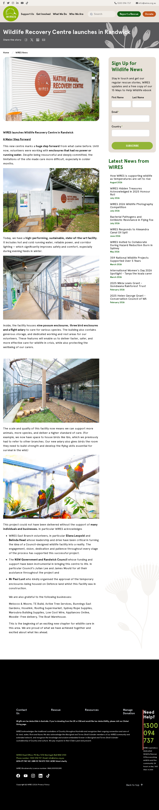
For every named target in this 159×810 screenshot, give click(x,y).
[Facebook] (18, 776)
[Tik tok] (48, 776)
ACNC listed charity (58, 761)
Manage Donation (129, 711)
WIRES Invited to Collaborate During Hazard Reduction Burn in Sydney (131, 245)
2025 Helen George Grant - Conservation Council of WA (128, 297)
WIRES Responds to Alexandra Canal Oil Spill (129, 231)
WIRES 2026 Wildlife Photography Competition (131, 205)
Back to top (132, 785)
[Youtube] (25, 776)
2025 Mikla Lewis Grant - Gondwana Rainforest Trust (128, 284)
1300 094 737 (124, 3)
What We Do (60, 14)
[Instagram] (33, 776)
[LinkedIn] (40, 776)
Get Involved (43, 14)
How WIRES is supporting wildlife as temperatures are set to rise (131, 177)
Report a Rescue (129, 14)
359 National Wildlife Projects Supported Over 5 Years (129, 259)
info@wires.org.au (147, 3)
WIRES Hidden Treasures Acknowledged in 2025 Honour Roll (130, 191)
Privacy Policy (44, 785)
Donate (149, 14)
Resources (92, 709)
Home (6, 52)
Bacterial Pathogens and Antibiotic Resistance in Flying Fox (131, 218)
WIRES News (22, 52)
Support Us (27, 14)
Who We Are (76, 14)
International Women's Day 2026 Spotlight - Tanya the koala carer (131, 272)
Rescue (56, 709)
